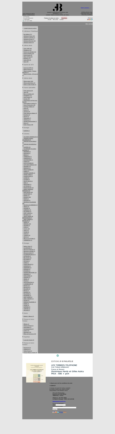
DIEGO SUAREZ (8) (28, 169)
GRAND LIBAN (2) (28, 174)
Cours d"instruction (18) (29, 105)
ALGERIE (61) (27, 147)
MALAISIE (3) (27, 289)
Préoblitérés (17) (28, 95)
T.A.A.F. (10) (27, 228)
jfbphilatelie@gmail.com (59, 401)
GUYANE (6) (27, 179)
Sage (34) (26, 61)
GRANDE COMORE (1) (29, 173)
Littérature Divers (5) (29, 42)
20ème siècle (28, 78)
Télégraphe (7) (27, 118)
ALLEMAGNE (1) (28, 248)
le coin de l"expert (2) (29, 340)
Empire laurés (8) (28, 55)
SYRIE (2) (26, 227)
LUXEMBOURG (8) (28, 284)
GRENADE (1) (27, 274)
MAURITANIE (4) (28, 194)
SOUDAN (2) (27, 225)
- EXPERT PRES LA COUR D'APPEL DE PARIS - (57, 15)
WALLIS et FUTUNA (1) (29, 238)
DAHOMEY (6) (27, 166)
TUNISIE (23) (27, 235)
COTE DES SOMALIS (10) (30, 164)
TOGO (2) (26, 233)
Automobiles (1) (27, 327)
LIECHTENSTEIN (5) (29, 282)
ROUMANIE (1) (27, 295)
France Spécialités (29, 87)
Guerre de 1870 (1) (28, 67)
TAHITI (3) (26, 230)
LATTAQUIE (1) (27, 186)
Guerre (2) (26, 110)
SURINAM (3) (27, 307)
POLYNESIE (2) (27, 211)
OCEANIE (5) (27, 208)
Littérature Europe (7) (29, 39)
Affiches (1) (26, 324)
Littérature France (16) (29, 36)
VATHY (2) (26, 237)
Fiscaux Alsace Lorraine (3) (30, 352)
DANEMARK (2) (27, 267)
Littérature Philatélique (31, 31)
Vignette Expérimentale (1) (30, 121)
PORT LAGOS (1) (28, 213)
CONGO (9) (26, 161)
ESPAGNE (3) (27, 269)
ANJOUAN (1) (27, 153)
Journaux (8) (27, 111)
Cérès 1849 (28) (28, 48)
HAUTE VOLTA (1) (28, 181)
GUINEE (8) (26, 178)
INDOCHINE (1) (27, 184)
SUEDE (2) (26, 303)
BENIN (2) (26, 155)
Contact (61, 19)
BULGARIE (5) (27, 259)
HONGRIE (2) (27, 277)
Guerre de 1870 (29, 64)
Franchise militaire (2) (29, 106)
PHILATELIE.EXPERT (87, 14)
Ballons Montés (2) (28, 69)
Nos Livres (55, 19)
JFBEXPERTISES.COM (86, 13)
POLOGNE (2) (27, 293)
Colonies (26, 134)
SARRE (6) (26, 222)
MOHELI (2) (26, 195)
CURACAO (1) (27, 266)
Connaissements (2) (29, 329)
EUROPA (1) (27, 130)
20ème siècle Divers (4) (29, 83)
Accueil (49, 19)
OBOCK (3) (26, 206)
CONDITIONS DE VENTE (30, 28)
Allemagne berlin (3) (29, 253)
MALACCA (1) (27, 287)
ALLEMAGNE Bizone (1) (30, 254)
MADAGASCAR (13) (29, 187)
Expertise (27, 337)
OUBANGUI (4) (27, 210)
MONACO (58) (27, 197)
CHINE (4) (26, 262)
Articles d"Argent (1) (28, 325)
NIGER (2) (26, 198)
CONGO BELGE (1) (28, 264)
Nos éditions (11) (28, 34)
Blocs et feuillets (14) (29, 94)
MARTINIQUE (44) (28, 192)
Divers (26, 313)
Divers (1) (26, 123)
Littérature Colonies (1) (29, 37)
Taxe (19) (26, 92)
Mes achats (89, 24)
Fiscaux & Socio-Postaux (28, 320)
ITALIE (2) (26, 280)
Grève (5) (26, 108)
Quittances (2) (27, 349)
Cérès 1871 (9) (27, 60)
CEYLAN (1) (27, 261)
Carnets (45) (27, 98)
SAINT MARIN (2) (28, 297)
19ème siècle (28, 45)
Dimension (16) (27, 332)
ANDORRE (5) (27, 151)
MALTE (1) (26, 290)
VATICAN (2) (27, 310)
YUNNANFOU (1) (28, 240)
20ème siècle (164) (28, 81)
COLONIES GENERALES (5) (31, 136)
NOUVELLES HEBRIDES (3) (31, 205)
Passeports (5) (27, 347)
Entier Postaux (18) (28, 124)
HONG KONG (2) (28, 275)
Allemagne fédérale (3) (29, 249)
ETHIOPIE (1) (27, 271)
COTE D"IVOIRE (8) (28, 163)
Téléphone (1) (27, 119)
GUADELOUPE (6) (28, 176)
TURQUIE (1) (27, 308)
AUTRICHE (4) (27, 256)
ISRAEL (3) (26, 279)
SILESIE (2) (26, 300)
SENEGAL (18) (27, 223)
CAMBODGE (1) (28, 156)
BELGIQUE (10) (27, 257)
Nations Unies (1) (28, 246)
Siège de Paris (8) (28, 56)
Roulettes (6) (27, 114)
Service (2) (26, 116)
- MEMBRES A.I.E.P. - (57, 13)
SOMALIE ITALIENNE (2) (30, 302)
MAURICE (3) (27, 292)
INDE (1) (26, 182)
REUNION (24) (27, 214)
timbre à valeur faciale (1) (30, 84)
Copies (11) (26, 330)
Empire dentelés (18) (29, 53)
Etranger (26, 127)
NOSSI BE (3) (27, 200)
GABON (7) (26, 171)
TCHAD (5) (26, 232)
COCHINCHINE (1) (28, 160)
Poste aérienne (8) (28, 90)
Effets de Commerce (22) (30, 334)
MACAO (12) (27, 285)
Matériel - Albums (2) (29, 316)
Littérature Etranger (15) (30, 41)
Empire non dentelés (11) (30, 52)
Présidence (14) (27, 50)
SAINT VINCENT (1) (29, 298)
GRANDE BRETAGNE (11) (30, 272)
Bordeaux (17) (27, 58)
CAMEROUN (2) (28, 158)
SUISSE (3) (26, 305)
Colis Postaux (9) (28, 97)
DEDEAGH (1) (27, 168)
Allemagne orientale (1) (29, 251)
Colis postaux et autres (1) (30, 103)
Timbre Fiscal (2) (28, 351)
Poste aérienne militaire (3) (30, 113)
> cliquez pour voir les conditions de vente (60, 383)
